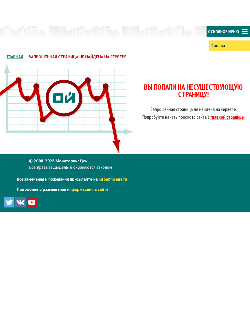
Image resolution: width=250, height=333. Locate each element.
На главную (19, 31)
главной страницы (227, 117)
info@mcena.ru (113, 179)
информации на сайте (87, 189)
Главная (15, 56)
